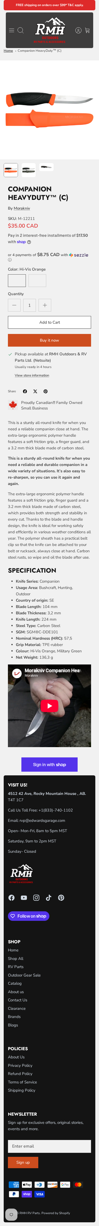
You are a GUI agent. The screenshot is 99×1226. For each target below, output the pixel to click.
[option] (49, 109)
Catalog (15, 983)
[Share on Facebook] (25, 391)
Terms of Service (22, 1082)
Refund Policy (20, 1073)
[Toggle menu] (11, 30)
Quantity (16, 293)
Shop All (15, 958)
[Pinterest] (61, 897)
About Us (16, 1057)
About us (16, 991)
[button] (49, 257)
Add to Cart (49, 322)
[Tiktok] (49, 897)
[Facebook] (11, 897)
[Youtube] (24, 897)
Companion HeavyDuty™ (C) (40, 50)
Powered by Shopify (55, 1213)
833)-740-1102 (59, 810)
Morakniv (22, 208)
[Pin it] (45, 391)
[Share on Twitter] (35, 391)
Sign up (23, 1162)
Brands (14, 1016)
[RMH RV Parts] (49, 30)
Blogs (13, 1025)
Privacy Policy (20, 1065)
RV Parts (15, 966)
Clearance (17, 1008)
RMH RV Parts (30, 1213)
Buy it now (49, 340)
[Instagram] (36, 897)
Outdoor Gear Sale (24, 975)
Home (8, 50)
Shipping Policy (21, 1090)
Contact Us (17, 1000)
